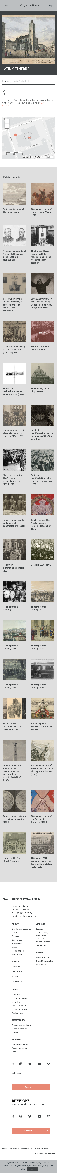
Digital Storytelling (20, 1009)
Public (15, 989)
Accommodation (19, 1048)
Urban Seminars (43, 941)
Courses (15, 1032)
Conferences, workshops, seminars (42, 935)
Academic (40, 923)
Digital (39, 952)
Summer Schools (19, 1028)
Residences (41, 945)
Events (15, 961)
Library (16, 966)
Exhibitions (17, 994)
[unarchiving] (17, 1002)
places (5, 81)
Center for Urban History (26, 899)
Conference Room (20, 1044)
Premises (16, 1039)
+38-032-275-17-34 (24, 913)
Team (14, 932)
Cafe (14, 1051)
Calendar (17, 971)
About (15, 923)
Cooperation (17, 940)
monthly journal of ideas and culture (28, 1104)
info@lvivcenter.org (27, 916)
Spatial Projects (19, 1005)
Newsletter (17, 954)
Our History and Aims (21, 928)
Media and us (18, 950)
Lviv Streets (41, 964)
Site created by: (45, 1154)
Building (15, 936)
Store (15, 976)
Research (40, 928)
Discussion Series (20, 998)
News (14, 947)
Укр (51, 5)
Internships (17, 943)
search (46, 1073)
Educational (18, 1020)
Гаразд (32, 1169)
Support (28, 1130)
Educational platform (21, 1025)
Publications (17, 1013)
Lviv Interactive (42, 957)
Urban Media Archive (45, 961)
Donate (28, 1087)
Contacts (17, 981)
